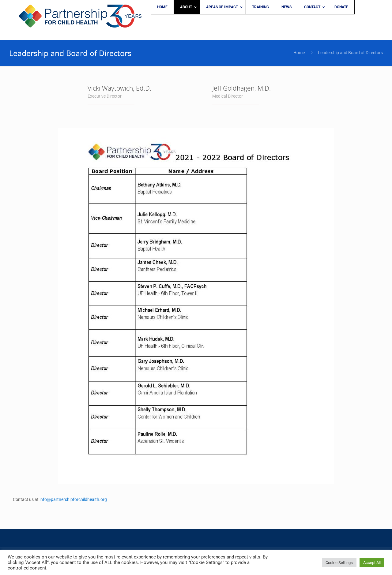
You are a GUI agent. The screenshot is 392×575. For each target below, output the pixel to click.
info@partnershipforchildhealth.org (73, 499)
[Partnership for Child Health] (80, 20)
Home (299, 52)
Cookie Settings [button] (339, 562)
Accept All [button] (372, 562)
